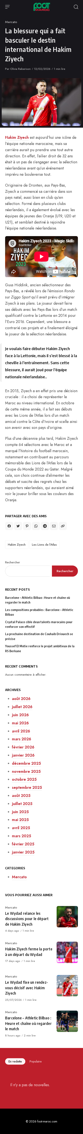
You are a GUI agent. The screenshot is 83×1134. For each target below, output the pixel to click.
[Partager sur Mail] (54, 526)
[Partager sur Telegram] (45, 526)
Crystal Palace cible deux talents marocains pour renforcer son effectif (39, 624)
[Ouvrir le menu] (7, 7)
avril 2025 (21, 828)
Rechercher (12, 562)
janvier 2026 (23, 755)
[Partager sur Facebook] (9, 526)
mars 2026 (21, 739)
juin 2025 (20, 812)
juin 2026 (20, 715)
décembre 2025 (26, 763)
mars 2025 (21, 836)
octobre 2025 (24, 779)
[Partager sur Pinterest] (27, 526)
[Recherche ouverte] (76, 7)
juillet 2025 (22, 804)
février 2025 (23, 844)
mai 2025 (20, 820)
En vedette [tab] (15, 1061)
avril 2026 (21, 731)
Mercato (11, 22)
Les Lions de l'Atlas (44, 544)
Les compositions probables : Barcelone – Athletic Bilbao (39, 612)
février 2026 (23, 747)
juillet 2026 (22, 707)
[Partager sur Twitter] (18, 526)
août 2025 (21, 795)
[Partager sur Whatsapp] (36, 526)
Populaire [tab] (36, 1061)
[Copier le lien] (63, 526)
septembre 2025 (27, 787)
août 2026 (21, 698)
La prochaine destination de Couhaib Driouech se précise (39, 636)
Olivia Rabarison (20, 69)
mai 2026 (20, 723)
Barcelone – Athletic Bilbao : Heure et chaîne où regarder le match (37, 600)
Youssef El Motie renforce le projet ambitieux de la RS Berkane (39, 648)
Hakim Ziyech (17, 137)
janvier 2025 (23, 852)
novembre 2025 (26, 771)
